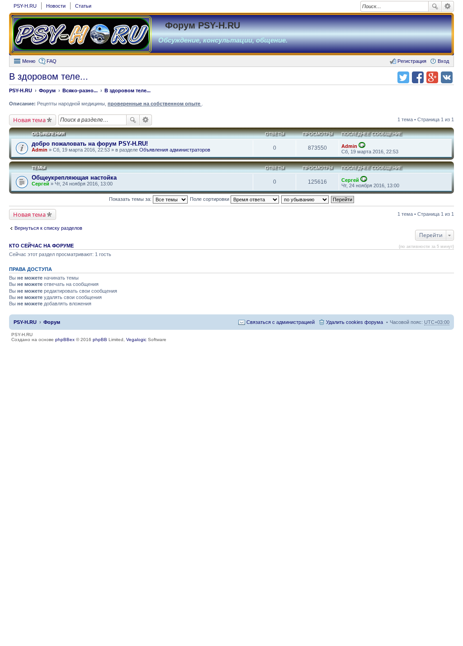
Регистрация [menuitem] (411, 61)
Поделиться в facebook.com (418, 77)
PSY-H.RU (25, 6)
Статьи (83, 6)
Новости (56, 6)
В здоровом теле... (48, 76)
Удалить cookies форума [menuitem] (354, 322)
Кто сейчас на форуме (41, 245)
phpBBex (65, 339)
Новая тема (29, 120)
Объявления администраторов (174, 149)
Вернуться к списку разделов (48, 228)
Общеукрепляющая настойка (74, 177)
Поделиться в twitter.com (403, 77)
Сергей (40, 183)
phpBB (100, 339)
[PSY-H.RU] (81, 34)
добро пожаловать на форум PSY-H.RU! (90, 143)
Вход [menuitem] (443, 61)
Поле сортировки (210, 199)
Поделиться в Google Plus (432, 77)
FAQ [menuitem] (52, 61)
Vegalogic (136, 339)
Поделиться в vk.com (447, 77)
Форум (51, 322)
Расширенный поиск (448, 6)
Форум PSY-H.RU (202, 25)
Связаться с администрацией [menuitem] (280, 322)
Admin (39, 149)
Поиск (435, 6)
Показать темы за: (131, 199)
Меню (28, 61)
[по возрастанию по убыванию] (305, 199)
